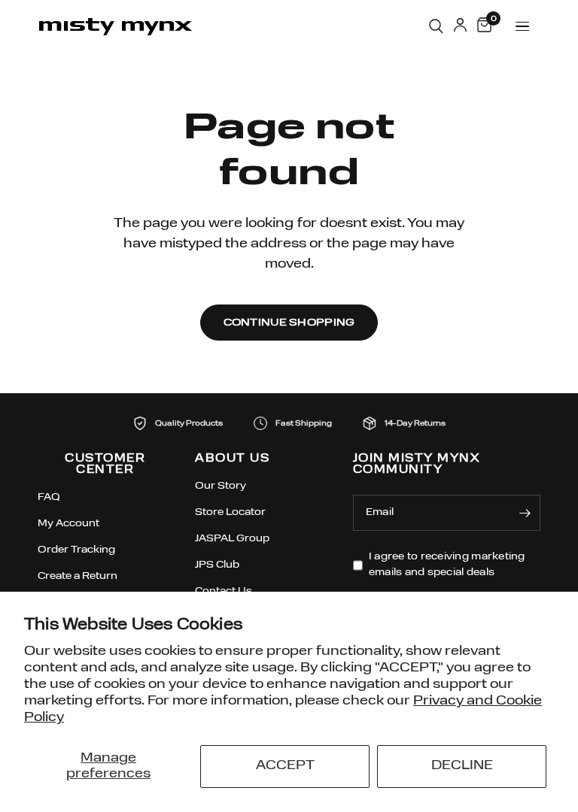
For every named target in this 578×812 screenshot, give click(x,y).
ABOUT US (232, 459)
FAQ (49, 497)
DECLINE (462, 765)
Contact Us (223, 591)
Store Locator (230, 512)
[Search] (436, 26)
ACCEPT (285, 765)
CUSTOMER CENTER (105, 464)
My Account (68, 524)
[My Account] (460, 26)
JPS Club (217, 565)
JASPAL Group (232, 539)
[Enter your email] (525, 513)
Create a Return (77, 576)
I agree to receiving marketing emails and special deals (447, 564)
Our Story (220, 486)
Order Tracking (76, 550)
